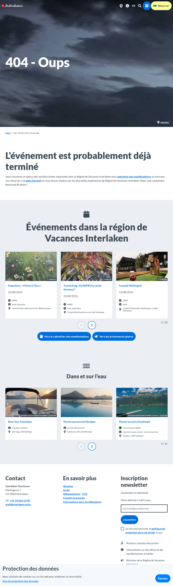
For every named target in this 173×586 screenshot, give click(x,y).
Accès (66, 490)
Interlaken (164, 122)
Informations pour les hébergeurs (82, 501)
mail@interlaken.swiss (18, 504)
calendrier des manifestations (134, 176)
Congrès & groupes (74, 497)
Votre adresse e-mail (136, 500)
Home (7, 133)
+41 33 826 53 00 (20, 500)
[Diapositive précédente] (81, 325)
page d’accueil (33, 180)
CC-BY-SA (52, 415)
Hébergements (71, 493)
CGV (85, 493)
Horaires (68, 486)
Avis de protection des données (21, 581)
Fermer (163, 578)
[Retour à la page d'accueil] (12, 5)
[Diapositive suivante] (92, 325)
